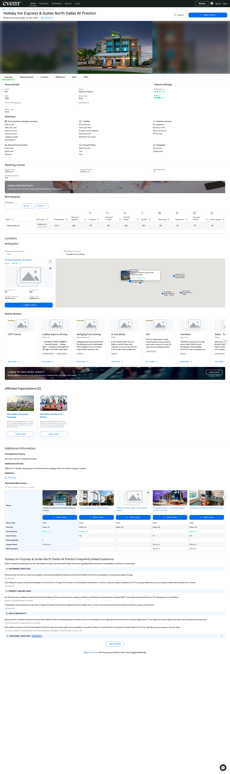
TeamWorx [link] (185, 334)
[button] (115, 47)
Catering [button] (79, 353)
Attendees (9, 202)
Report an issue (91, 652)
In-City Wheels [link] (118, 334)
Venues (33, 4)
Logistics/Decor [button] (61, 353)
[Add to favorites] (50, 268)
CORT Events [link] (14, 334)
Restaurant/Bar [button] (220, 353)
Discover (68, 4)
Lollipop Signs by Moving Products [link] (55, 334)
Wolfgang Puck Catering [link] (89, 334)
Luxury (77, 4)
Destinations (57, 4)
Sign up (218, 4)
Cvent (4, 9)
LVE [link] (148, 334)
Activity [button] (114, 353)
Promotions (43, 4)
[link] (21, 325)
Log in (225, 4)
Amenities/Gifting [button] (48, 353)
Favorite (180, 15)
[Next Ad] (50, 261)
